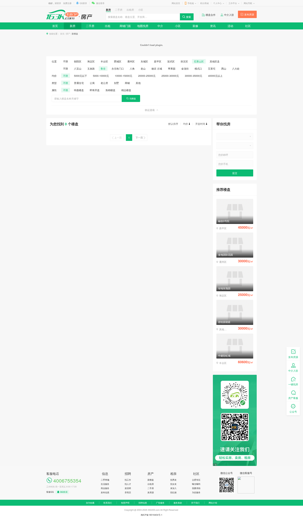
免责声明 (125, 502)
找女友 (173, 483)
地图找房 (142, 26)
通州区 (131, 61)
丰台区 (104, 61)
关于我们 (195, 502)
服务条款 (178, 502)
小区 (178, 26)
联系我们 (107, 502)
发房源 (150, 492)
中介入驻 (229, 14)
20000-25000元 (147, 75)
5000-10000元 (101, 75)
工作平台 (232, 3)
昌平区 (157, 61)
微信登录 (100, 3)
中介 (160, 26)
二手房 (90, 26)
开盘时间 (200, 123)
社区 (248, 26)
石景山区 (199, 61)
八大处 (236, 68)
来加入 (173, 488)
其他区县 (215, 61)
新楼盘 (150, 479)
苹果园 (171, 68)
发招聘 (128, 488)
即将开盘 (95, 90)
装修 (195, 26)
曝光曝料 (196, 483)
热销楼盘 (110, 90)
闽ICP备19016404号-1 (151, 514)
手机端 (190, 3)
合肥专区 (196, 479)
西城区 (117, 61)
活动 (230, 26)
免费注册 (67, 3)
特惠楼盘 (79, 90)
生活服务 (105, 483)
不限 (65, 61)
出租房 (150, 483)
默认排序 (173, 123)
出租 (107, 26)
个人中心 (217, 3)
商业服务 (105, 488)
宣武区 (171, 61)
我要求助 (196, 488)
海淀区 (91, 61)
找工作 (128, 479)
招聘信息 (143, 502)
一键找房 (293, 384)
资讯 (213, 26)
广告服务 (160, 502)
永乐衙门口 (118, 68)
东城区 (144, 61)
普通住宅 (79, 83)
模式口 (198, 68)
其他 (138, 83)
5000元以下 (80, 75)
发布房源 (249, 14)
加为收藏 (90, 502)
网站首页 (176, 3)
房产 (68, 33)
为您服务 (196, 492)
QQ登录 (83, 3)
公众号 (293, 411)
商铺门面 (125, 26)
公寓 (92, 83)
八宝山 (77, 68)
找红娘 (173, 492)
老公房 (104, 83)
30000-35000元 (193, 75)
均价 (185, 123)
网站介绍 (213, 502)
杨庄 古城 (157, 68)
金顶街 (185, 68)
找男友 (173, 479)
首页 (55, 26)
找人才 (128, 483)
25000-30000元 (170, 75)
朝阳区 (77, 61)
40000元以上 (215, 75)
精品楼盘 (126, 90)
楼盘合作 (211, 14)
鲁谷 (103, 68)
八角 (132, 68)
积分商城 (204, 3)
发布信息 (105, 492)
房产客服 (293, 398)
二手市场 (105, 479)
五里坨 (211, 68)
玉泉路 (91, 68)
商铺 (127, 83)
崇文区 (184, 61)
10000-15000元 (123, 75)
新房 (72, 26)
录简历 (128, 492)
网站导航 (248, 3)
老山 (143, 68)
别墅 (116, 83)
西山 (223, 68)
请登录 (58, 3)
